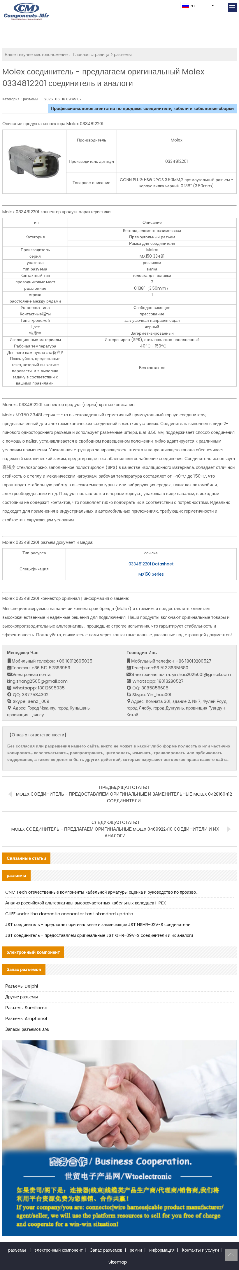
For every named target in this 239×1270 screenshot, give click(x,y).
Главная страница (91, 54)
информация (162, 1250)
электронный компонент (58, 1250)
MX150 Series (151, 574)
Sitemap (117, 1262)
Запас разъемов (106, 1250)
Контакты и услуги (200, 1250)
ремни (136, 1250)
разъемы (123, 54)
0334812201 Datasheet (151, 564)
